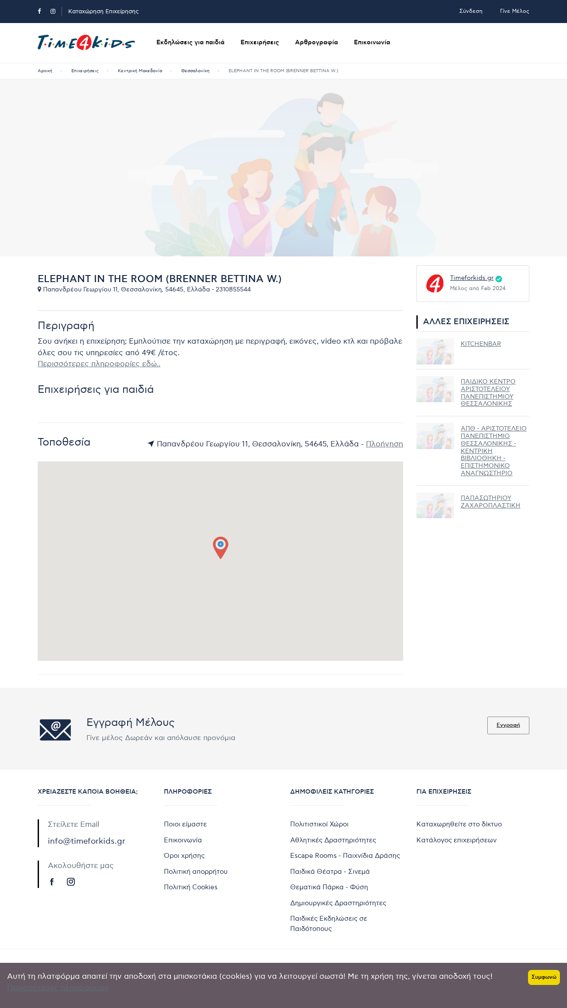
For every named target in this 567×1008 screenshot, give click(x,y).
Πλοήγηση (384, 444)
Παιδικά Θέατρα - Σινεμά (330, 872)
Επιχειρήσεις (260, 43)
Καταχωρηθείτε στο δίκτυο (459, 824)
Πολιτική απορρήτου (196, 872)
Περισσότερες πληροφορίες (58, 988)
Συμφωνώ (544, 977)
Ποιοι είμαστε (185, 824)
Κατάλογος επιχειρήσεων (456, 840)
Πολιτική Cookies (190, 887)
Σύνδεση (470, 11)
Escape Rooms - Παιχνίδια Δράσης (345, 856)
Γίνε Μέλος (514, 11)
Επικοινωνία (372, 43)
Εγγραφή (508, 725)
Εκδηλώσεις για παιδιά (190, 43)
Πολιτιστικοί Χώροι (319, 824)
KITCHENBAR (481, 344)
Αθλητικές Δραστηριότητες (333, 840)
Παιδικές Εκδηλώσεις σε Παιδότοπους (328, 924)
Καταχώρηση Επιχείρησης (103, 11)
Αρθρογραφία (316, 43)
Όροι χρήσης (184, 856)
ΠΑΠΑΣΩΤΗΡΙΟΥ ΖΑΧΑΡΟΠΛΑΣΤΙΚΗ (490, 501)
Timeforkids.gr (471, 278)
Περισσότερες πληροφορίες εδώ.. (99, 364)
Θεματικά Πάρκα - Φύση (329, 887)
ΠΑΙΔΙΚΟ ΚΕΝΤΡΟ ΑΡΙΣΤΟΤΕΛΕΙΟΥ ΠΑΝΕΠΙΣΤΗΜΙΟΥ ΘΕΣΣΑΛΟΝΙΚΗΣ (488, 392)
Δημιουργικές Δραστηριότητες (338, 903)
